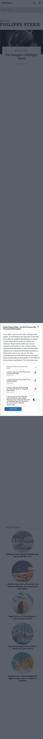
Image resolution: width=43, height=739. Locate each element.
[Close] (39, 327)
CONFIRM (13, 409)
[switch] (34, 373)
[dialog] (21, 369)
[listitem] (21, 367)
